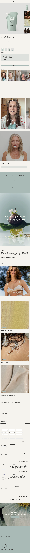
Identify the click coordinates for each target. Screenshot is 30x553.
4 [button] (16, 499)
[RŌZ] (15, 1)
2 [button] (13, 499)
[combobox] (15, 59)
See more (2, 480)
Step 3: (7, 394)
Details (2, 83)
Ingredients (2, 91)
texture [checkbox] (19, 438)
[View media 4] (27, 30)
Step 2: (6, 362)
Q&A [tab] (6, 413)
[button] (4, 75)
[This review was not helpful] (27, 461)
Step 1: (7, 330)
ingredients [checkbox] (5, 438)
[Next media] (27, 33)
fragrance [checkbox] (14, 438)
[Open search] (27, 1)
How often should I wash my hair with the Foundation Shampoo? (10, 402)
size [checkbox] (2, 438)
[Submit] (28, 541)
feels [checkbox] (16, 438)
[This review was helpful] (26, 461)
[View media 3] (27, 23)
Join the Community (15, 516)
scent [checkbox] (10, 438)
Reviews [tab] (2, 413)
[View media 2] (27, 15)
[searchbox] (4, 430)
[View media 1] (27, 7)
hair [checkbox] (8, 438)
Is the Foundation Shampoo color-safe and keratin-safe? (9, 407)
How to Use (2, 88)
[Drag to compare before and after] (15, 146)
